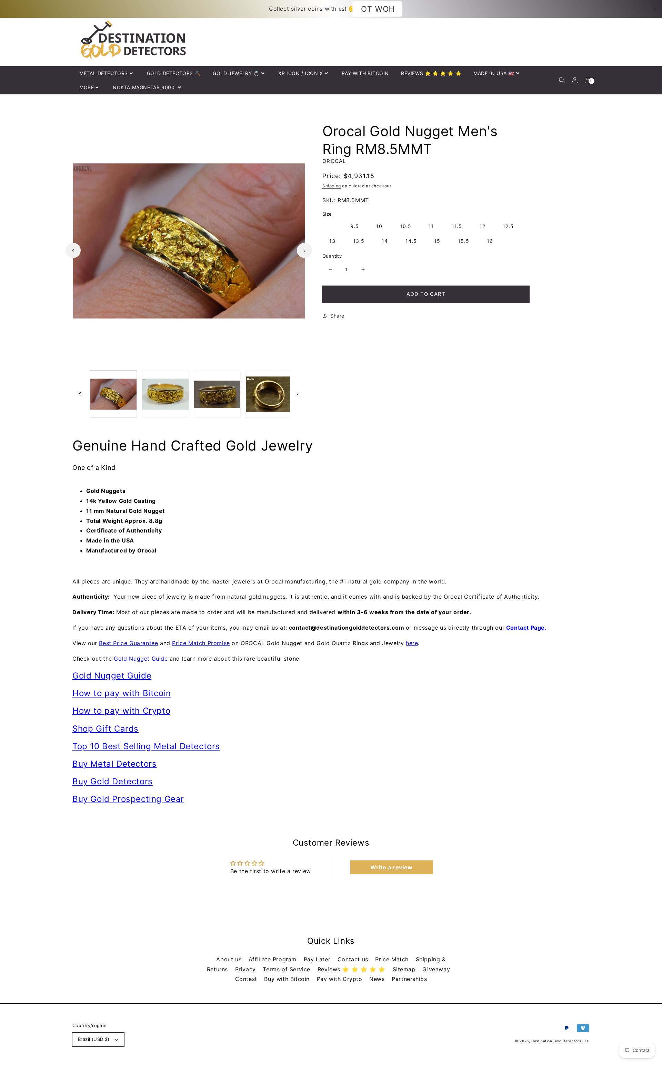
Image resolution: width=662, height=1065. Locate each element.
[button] (561, 80)
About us (229, 959)
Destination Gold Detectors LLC (560, 1041)
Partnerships (409, 978)
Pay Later (318, 959)
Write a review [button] (391, 867)
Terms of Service (287, 969)
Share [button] (337, 316)
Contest (247, 978)
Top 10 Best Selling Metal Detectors (146, 746)
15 (437, 241)
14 (385, 241)
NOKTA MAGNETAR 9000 (144, 87)
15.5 (463, 241)
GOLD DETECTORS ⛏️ (174, 73)
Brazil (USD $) (94, 1039)
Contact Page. (526, 627)
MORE (86, 87)
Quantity (332, 256)
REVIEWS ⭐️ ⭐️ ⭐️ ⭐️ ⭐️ (431, 73)
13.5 (358, 241)
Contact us (354, 959)
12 (482, 226)
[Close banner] (654, 9)
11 (431, 226)
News (378, 978)
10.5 (405, 226)
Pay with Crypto (340, 978)
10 (379, 226)
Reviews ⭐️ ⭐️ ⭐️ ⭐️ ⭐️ (353, 969)
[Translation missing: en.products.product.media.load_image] (113, 394)
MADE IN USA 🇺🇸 (493, 73)
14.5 (411, 241)
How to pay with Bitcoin (121, 693)
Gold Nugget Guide (141, 658)
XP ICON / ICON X (300, 73)
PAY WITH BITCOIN (365, 73)
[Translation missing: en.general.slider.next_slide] (304, 250)
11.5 (457, 226)
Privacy (246, 969)
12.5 (508, 226)
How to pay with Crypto (121, 711)
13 (332, 241)
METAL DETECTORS (103, 73)
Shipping (331, 185)
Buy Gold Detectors (112, 781)
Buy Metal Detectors (114, 764)
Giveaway (436, 969)
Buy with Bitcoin (287, 978)
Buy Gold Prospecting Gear (128, 799)
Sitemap (405, 969)
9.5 (354, 226)
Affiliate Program (274, 959)
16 (490, 241)
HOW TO (377, 9)
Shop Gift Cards (105, 729)
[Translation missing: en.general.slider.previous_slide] (73, 250)
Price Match (392, 959)
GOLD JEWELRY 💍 (236, 73)
